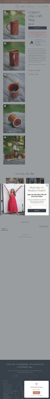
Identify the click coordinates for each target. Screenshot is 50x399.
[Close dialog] (47, 185)
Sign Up (37, 210)
